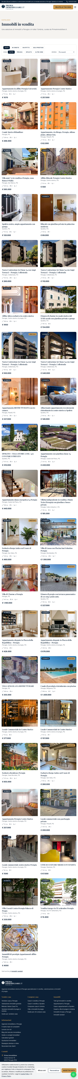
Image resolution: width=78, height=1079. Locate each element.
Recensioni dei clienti (8, 1046)
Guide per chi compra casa (37, 1012)
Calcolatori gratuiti (8, 1038)
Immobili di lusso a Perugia (62, 1012)
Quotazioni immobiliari (9, 1040)
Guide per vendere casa (10, 1014)
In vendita (15, 47)
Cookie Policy (24, 1074)
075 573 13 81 (72, 1)
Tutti (7, 47)
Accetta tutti (69, 1070)
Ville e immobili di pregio (36, 1009)
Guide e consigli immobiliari (11, 1035)
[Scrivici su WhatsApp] (73, 1074)
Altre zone (39, 52)
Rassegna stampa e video (10, 1043)
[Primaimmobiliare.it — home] (12, 983)
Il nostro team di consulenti (10, 1027)
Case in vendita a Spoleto (36, 1003)
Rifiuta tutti (42, 1070)
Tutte (11, 52)
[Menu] (75, 7)
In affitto (26, 47)
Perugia (19, 52)
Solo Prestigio (38, 47)
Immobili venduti (59, 1015)
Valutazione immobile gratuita (11, 1003)
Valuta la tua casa (63, 7)
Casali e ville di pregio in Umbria (64, 1009)
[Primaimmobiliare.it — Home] (13, 7)
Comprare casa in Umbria (36, 1006)
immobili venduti (17, 971)
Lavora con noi (6, 1029)
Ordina (54, 52)
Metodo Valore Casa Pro (10, 1006)
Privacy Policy (6, 1076)
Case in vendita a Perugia (36, 1001)
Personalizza (54, 1070)
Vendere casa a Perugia (9, 1001)
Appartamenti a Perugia (61, 1003)
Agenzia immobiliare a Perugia (12, 1024)
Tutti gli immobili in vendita (62, 1001)
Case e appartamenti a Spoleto (64, 1006)
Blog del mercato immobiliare (11, 1032)
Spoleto (29, 52)
